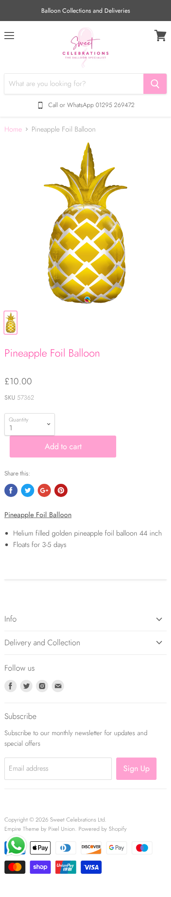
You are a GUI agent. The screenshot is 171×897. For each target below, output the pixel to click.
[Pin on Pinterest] (61, 490)
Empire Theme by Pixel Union (39, 829)
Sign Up (136, 768)
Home (13, 129)
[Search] (155, 84)
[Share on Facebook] (11, 490)
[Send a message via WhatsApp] (16, 845)
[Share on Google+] (44, 490)
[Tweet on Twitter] (27, 490)
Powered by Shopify (102, 829)
